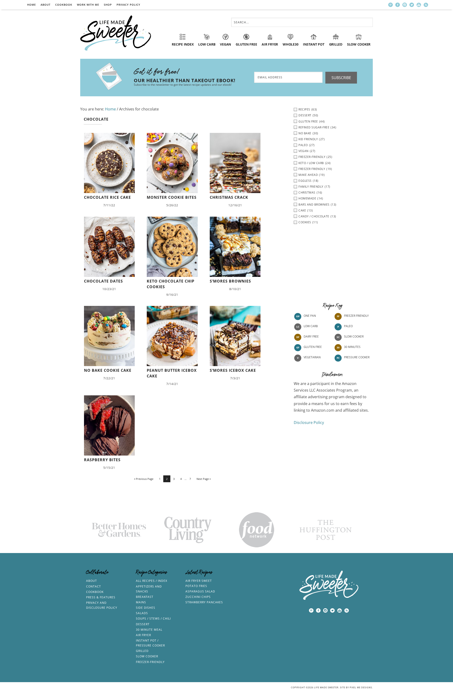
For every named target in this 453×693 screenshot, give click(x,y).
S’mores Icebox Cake (233, 370)
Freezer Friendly (356, 316)
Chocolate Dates (103, 281)
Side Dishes (145, 608)
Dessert (143, 624)
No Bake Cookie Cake (107, 370)
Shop (108, 4)
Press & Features (100, 597)
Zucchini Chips (198, 597)
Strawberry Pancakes (204, 602)
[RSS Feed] (426, 4)
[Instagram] (404, 4)
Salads (142, 613)
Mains (141, 602)
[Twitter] (411, 4)
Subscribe (341, 77)
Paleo (348, 326)
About (45, 4)
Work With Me (88, 4)
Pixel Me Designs (361, 687)
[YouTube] (418, 4)
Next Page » (204, 479)
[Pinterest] (390, 4)
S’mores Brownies (230, 281)
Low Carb (311, 326)
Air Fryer (143, 635)
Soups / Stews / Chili (153, 619)
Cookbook (63, 4)
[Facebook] (397, 4)
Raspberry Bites (102, 459)
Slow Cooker (354, 336)
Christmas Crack (229, 197)
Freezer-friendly (150, 662)
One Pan (310, 316)
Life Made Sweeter (115, 33)
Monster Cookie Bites (172, 197)
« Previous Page (143, 479)
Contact (93, 586)
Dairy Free (311, 336)
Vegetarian (312, 357)
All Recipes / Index (151, 581)
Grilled (142, 651)
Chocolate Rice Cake (107, 197)
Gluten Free (313, 347)
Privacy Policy (128, 4)
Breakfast (144, 597)
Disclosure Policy (309, 422)
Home (31, 4)
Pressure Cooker (356, 357)
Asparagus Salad (200, 591)
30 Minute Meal (149, 630)
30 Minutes (352, 347)
